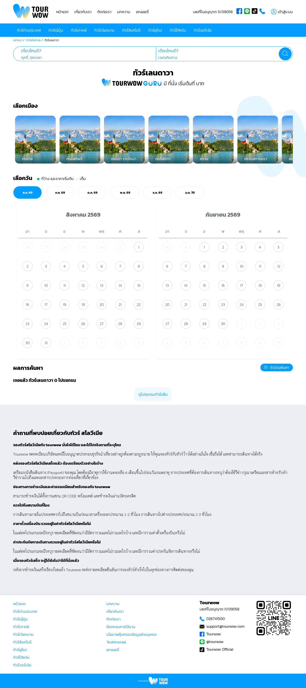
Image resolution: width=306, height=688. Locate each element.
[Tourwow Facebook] (240, 11)
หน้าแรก (62, 12)
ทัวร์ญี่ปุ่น (56, 30)
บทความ (123, 12)
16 (27, 304)
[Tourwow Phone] (263, 11)
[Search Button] (285, 53)
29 (83, 247)
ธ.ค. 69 (157, 192)
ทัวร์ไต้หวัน (178, 30)
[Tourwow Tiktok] (255, 11)
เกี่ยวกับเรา (83, 12)
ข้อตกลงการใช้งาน (120, 627)
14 (120, 285)
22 (139, 304)
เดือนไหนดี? (168, 51)
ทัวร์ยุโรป (155, 30)
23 (27, 324)
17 (46, 304)
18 (64, 304)
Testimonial (116, 642)
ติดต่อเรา (104, 12)
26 (27, 247)
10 (46, 285)
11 (64, 285)
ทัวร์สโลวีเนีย (33, 40)
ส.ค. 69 (28, 192)
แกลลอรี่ (142, 12)
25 (64, 324)
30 (101, 247)
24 (46, 324)
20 (101, 304)
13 (101, 285)
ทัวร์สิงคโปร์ (131, 30)
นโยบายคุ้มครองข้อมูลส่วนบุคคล (131, 634)
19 (83, 304)
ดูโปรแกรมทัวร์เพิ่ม (153, 394)
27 (46, 247)
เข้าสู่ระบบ (285, 12)
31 (120, 247)
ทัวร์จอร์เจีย (203, 30)
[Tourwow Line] (248, 11)
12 (83, 285)
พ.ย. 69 (125, 192)
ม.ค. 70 (190, 192)
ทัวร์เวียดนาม (104, 30)
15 (138, 285)
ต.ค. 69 (92, 192)
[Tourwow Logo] (31, 12)
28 (64, 247)
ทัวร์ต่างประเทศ (29, 30)
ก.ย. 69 (60, 192)
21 (120, 304)
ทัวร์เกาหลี (79, 30)
